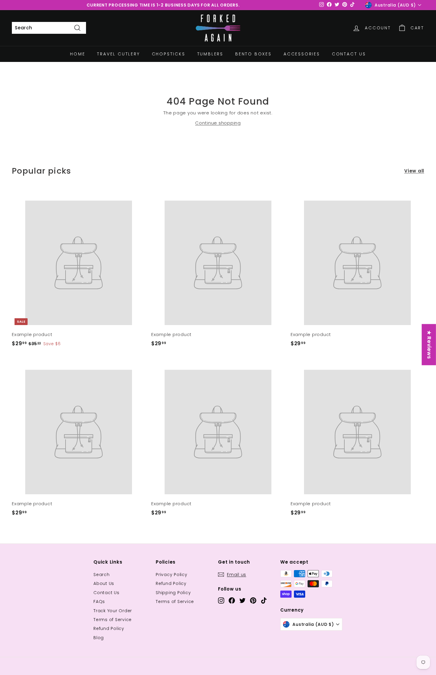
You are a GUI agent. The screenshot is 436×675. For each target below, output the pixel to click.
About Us (103, 583)
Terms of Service (112, 620)
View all (414, 171)
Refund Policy (108, 628)
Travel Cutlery (118, 54)
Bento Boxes (253, 54)
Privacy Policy (171, 575)
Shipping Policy (173, 593)
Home (77, 54)
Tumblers (210, 54)
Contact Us (349, 54)
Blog (98, 638)
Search (101, 575)
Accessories (302, 54)
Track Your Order (112, 611)
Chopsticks (168, 54)
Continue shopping (218, 123)
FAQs (99, 601)
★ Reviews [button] (429, 344)
